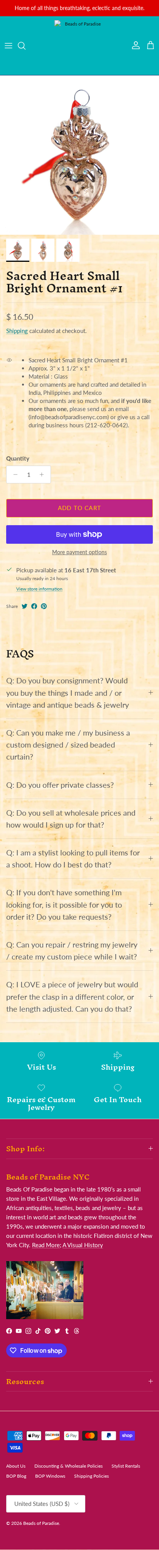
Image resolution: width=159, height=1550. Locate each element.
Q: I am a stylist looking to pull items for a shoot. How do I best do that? (73, 858)
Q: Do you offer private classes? (60, 784)
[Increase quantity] (44, 474)
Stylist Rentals (126, 1466)
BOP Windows (50, 1476)
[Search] (25, 45)
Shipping (17, 330)
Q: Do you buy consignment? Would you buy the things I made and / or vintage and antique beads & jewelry (67, 692)
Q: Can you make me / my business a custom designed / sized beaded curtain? (68, 744)
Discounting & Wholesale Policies (68, 1466)
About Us (15, 1466)
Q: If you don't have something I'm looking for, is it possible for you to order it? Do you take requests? (64, 904)
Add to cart (79, 507)
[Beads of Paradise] (79, 45)
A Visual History (83, 1244)
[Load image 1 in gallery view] (79, 155)
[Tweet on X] (24, 606)
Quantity (17, 458)
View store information (39, 589)
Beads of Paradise (41, 1523)
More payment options (79, 552)
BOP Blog (16, 1476)
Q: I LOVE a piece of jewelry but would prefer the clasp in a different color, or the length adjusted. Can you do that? (72, 996)
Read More (46, 1244)
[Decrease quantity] (13, 474)
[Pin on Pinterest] (44, 606)
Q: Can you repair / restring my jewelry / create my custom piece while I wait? (71, 950)
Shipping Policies (91, 1476)
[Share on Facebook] (34, 606)
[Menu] (8, 45)
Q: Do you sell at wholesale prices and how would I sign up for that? (70, 818)
